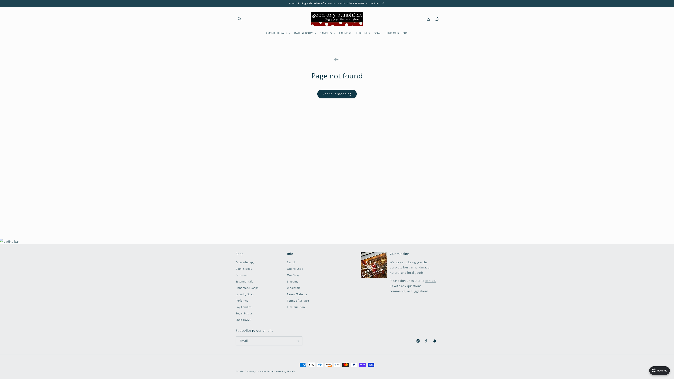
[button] (240, 19)
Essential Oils (244, 281)
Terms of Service (298, 300)
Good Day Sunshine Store (259, 371)
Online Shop (295, 268)
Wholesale (293, 288)
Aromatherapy (245, 262)
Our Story (293, 275)
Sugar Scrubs (244, 313)
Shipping (292, 281)
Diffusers (242, 275)
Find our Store (296, 307)
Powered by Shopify (284, 371)
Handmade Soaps (247, 288)
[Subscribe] (298, 340)
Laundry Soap (245, 294)
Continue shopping (337, 94)
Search (291, 262)
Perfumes (242, 300)
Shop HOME (243, 319)
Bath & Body (244, 268)
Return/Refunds (297, 294)
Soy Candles (244, 307)
